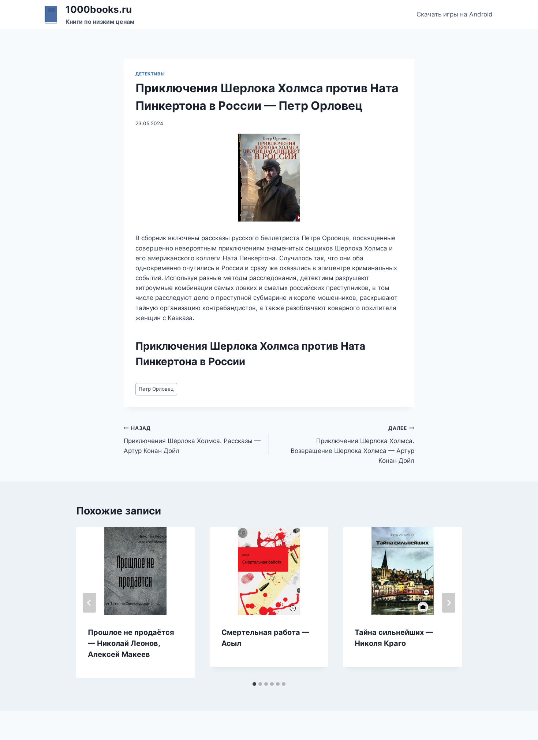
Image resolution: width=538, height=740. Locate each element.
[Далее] (448, 603)
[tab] (254, 684)
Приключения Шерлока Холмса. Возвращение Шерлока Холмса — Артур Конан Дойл (352, 444)
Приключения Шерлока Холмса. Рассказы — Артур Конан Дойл (192, 439)
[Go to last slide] (89, 603)
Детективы (150, 74)
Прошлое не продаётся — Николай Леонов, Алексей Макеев (131, 643)
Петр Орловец (156, 389)
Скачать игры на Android (454, 14)
